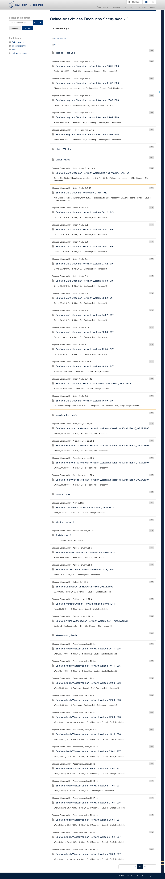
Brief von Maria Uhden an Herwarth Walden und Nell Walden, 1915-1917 (93, 172)
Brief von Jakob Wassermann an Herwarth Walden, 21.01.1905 (88, 802)
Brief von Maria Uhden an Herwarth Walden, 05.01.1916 (85, 229)
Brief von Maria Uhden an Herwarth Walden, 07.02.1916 (85, 263)
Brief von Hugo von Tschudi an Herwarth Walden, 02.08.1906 (87, 134)
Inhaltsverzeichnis (19, 45)
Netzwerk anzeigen (19, 53)
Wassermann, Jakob (66, 635)
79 (140, 866)
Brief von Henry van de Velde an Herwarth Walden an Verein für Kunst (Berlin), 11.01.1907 (102, 462)
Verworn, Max (63, 494)
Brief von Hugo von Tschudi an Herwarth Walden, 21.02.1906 (87, 83)
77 (129, 866)
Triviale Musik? (63, 535)
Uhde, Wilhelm (63, 149)
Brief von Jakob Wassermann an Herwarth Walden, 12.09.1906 (88, 700)
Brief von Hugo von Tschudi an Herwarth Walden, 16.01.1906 (87, 66)
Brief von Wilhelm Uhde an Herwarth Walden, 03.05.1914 (85, 603)
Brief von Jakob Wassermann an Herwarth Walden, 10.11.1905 (88, 665)
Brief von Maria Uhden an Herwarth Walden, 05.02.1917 (85, 297)
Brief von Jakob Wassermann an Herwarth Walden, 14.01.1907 (88, 768)
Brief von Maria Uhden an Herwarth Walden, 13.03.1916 (85, 280)
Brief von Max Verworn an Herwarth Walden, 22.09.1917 (85, 507)
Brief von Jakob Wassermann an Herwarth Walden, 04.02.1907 (88, 836)
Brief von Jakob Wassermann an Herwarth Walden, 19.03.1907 (88, 854)
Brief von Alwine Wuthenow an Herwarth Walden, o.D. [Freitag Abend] (92, 620)
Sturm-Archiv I (60, 38)
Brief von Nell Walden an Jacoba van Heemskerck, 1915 (85, 569)
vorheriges (15, 28)
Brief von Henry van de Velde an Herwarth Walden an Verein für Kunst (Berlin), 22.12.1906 (102, 445)
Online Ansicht (18, 42)
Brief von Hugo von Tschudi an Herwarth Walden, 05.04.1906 (87, 117)
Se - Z (56, 44)
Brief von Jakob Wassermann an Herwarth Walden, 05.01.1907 (88, 751)
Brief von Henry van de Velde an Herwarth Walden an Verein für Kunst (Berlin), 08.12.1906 (102, 428)
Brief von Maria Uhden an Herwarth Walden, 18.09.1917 (85, 366)
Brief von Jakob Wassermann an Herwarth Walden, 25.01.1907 (88, 819)
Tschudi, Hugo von (65, 52)
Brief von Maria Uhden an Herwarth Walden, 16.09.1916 (85, 400)
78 (135, 866)
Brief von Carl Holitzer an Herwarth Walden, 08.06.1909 (84, 586)
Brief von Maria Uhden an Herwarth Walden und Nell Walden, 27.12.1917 (93, 383)
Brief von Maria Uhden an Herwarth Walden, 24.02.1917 (85, 315)
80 (145, 866)
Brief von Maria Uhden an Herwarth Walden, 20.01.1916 (85, 246)
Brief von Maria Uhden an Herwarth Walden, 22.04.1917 (85, 349)
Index (14, 49)
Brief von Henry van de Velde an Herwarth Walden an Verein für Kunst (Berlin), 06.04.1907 (102, 479)
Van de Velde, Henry (66, 415)
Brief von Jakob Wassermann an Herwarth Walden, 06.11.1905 (88, 648)
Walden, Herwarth (65, 522)
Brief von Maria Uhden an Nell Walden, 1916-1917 (81, 192)
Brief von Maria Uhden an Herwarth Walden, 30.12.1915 (85, 212)
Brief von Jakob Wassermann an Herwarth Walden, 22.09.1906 (88, 717)
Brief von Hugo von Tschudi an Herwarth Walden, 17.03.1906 (87, 100)
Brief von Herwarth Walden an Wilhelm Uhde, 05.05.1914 (85, 552)
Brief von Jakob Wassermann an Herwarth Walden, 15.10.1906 (88, 734)
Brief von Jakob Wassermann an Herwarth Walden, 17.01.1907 (88, 785)
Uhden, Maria (63, 159)
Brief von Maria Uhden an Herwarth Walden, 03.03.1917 (85, 332)
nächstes (27, 28)
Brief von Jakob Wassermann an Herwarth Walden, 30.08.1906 (88, 682)
